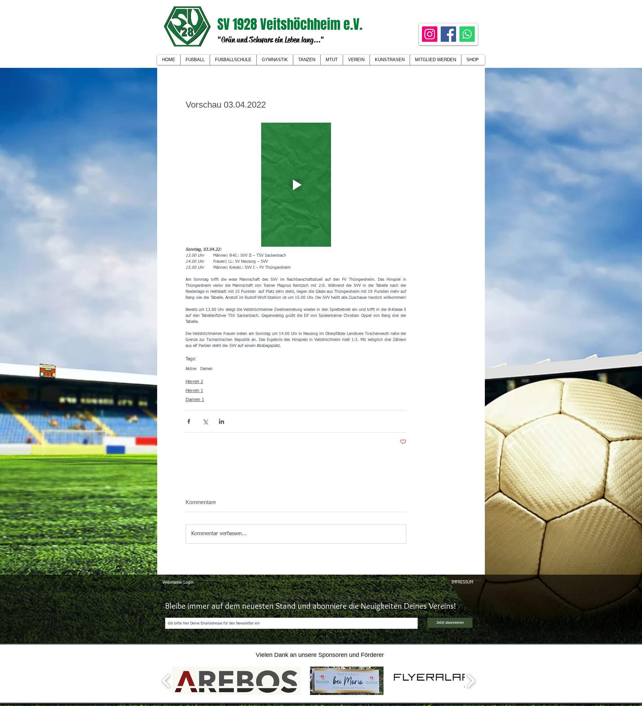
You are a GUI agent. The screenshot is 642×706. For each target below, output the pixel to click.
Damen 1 (195, 399)
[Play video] (296, 185)
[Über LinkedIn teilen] (221, 421)
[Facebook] (448, 34)
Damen (206, 369)
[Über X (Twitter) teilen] (205, 421)
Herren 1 (194, 390)
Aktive (191, 369)
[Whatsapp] (467, 34)
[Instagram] (429, 34)
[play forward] (470, 680)
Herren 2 (194, 381)
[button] (356, 60)
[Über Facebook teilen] (189, 421)
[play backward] (166, 680)
